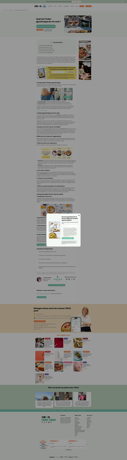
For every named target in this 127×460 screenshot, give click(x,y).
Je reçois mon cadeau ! (68, 238)
